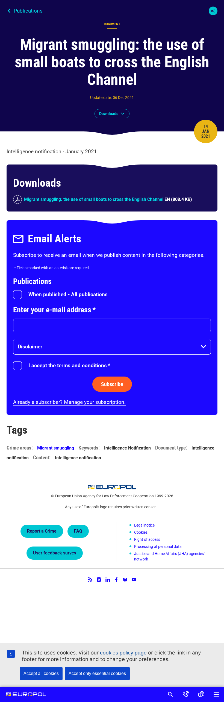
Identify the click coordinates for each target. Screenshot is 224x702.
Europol (26, 694)
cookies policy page (123, 653)
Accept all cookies (41, 673)
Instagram (99, 579)
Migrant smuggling (55, 448)
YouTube (133, 579)
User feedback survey (54, 553)
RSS (90, 579)
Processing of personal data (158, 546)
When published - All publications (68, 294)
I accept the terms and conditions (69, 365)
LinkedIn (107, 579)
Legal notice (144, 525)
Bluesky (125, 579)
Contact (185, 694)
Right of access (147, 539)
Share (213, 11)
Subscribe (112, 384)
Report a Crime (42, 531)
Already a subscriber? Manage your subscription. (69, 402)
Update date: (101, 97)
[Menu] (216, 694)
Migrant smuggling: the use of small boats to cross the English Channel (93, 199)
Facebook (116, 579)
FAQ (78, 531)
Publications (28, 11)
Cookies (141, 532)
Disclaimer (30, 346)
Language (201, 694)
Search (170, 694)
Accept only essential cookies (97, 673)
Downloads (108, 113)
